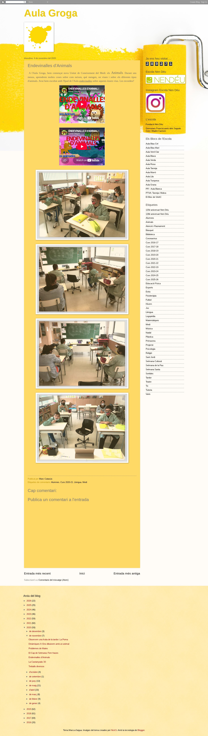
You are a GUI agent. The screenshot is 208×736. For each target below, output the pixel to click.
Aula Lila (150, 176)
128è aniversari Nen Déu (157, 214)
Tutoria (149, 390)
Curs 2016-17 (152, 242)
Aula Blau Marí (152, 148)
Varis (148, 394)
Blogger (141, 730)
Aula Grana (151, 185)
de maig (33, 685)
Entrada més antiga (127, 573)
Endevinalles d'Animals (39, 657)
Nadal (148, 333)
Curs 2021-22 (152, 263)
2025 (29, 605)
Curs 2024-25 (152, 275)
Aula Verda (151, 160)
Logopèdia (150, 316)
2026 (29, 601)
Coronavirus (151, 238)
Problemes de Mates (38, 648)
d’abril (32, 690)
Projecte (149, 345)
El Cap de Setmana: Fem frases (43, 653)
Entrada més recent (37, 573)
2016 (29, 722)
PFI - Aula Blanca (154, 189)
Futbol (148, 300)
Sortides (149, 373)
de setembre (35, 676)
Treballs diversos (36, 666)
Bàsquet (149, 230)
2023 (29, 614)
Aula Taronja (151, 168)
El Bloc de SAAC (153, 197)
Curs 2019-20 (152, 255)
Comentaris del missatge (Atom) (53, 580)
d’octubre (33, 672)
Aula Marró (151, 172)
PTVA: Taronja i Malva (156, 193)
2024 (29, 610)
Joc (147, 308)
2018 (29, 713)
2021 (29, 623)
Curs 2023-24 (152, 271)
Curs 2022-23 (152, 267)
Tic (147, 386)
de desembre (35, 631)
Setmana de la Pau (154, 365)
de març (33, 694)
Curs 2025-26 (152, 279)
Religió (149, 353)
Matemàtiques (152, 320)
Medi (84, 482)
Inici (82, 573)
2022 (29, 618)
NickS (114, 730)
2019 (29, 709)
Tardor (149, 378)
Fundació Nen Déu (154, 124)
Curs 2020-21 (66, 482)
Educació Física (153, 283)
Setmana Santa (153, 369)
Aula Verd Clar (152, 152)
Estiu (148, 292)
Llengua (77, 482)
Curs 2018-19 (152, 251)
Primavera (150, 341)
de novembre (35, 636)
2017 (29, 718)
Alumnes (55, 482)
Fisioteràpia (151, 296)
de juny (32, 681)
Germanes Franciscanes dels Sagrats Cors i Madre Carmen (163, 129)
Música (149, 328)
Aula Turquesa (152, 181)
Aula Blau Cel (152, 144)
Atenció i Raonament (155, 226)
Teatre (148, 382)
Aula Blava (151, 156)
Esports (149, 287)
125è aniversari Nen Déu (157, 210)
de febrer (33, 699)
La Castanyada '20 (37, 662)
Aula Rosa (150, 164)
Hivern (149, 304)
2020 (29, 627)
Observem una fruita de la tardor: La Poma (48, 639)
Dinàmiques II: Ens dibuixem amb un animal (49, 644)
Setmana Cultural (154, 361)
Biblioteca (150, 234)
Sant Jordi (150, 357)
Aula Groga (50, 13)
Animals (149, 222)
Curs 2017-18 (152, 247)
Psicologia (150, 349)
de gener (33, 703)
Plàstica (149, 337)
